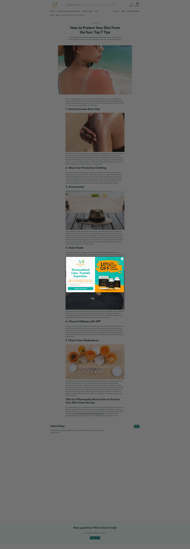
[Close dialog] (122, 258)
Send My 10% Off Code (80, 288)
